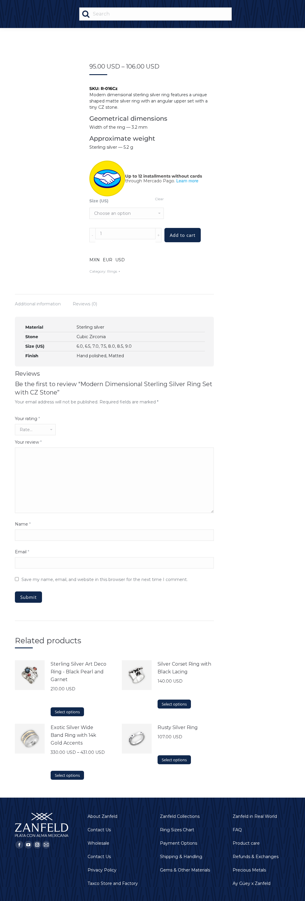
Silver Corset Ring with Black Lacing (184, 668)
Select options (67, 711)
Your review (28, 442)
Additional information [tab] (38, 304)
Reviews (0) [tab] (85, 304)
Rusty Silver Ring (178, 727)
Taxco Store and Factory (113, 883)
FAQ (237, 829)
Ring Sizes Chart (177, 829)
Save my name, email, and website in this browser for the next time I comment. (104, 579)
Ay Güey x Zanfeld (251, 883)
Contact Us (99, 829)
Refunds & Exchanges (255, 856)
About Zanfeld (102, 816)
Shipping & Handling (181, 856)
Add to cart (182, 235)
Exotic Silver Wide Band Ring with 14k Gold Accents (73, 735)
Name (23, 524)
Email (22, 551)
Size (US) (98, 200)
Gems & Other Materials (185, 870)
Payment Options (178, 843)
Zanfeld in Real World (255, 816)
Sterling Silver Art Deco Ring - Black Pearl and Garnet (78, 671)
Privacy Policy (102, 870)
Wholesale (98, 843)
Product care (246, 843)
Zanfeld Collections (180, 816)
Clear (159, 199)
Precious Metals (249, 870)
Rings (112, 271)
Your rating (27, 418)
